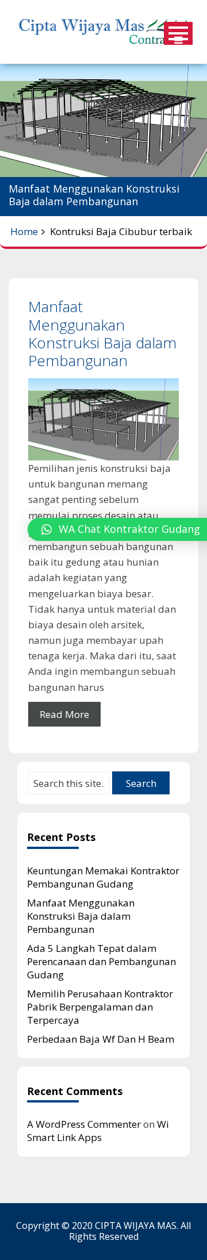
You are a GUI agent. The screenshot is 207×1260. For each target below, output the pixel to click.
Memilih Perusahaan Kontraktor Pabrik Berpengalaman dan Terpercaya (100, 1007)
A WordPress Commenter (84, 1124)
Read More (64, 714)
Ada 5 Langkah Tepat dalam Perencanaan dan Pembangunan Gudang (101, 961)
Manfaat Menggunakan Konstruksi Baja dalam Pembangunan (102, 333)
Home (24, 231)
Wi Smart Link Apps (98, 1130)
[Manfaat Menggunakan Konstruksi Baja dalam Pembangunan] (103, 419)
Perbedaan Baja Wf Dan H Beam (100, 1039)
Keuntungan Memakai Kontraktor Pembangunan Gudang (103, 877)
